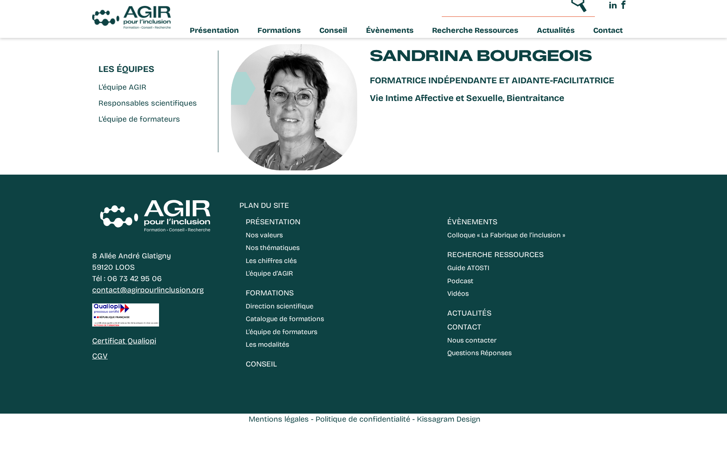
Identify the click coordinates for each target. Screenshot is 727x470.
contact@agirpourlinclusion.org (148, 290)
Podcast (460, 281)
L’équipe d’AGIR (269, 273)
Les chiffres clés (271, 261)
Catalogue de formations (285, 319)
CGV (100, 356)
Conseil (333, 30)
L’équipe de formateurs (139, 119)
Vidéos (458, 293)
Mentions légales (279, 419)
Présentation (214, 30)
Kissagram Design (448, 419)
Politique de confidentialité (363, 419)
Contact (608, 30)
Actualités (556, 30)
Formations (279, 30)
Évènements (390, 30)
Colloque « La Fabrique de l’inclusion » (506, 235)
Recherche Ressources (475, 30)
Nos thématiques (273, 248)
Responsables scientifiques (147, 103)
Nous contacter (471, 340)
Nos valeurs (264, 235)
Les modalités (267, 344)
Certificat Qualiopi (124, 340)
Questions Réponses (479, 353)
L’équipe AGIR (122, 87)
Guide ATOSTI (468, 268)
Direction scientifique (279, 306)
